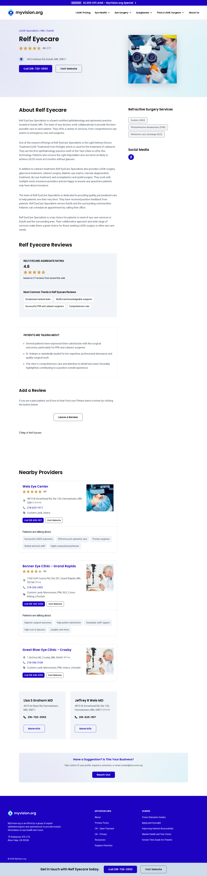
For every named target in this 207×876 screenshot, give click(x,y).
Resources (100, 839)
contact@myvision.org (132, 765)
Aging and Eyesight (151, 823)
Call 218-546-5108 (33, 675)
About (98, 817)
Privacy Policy (102, 823)
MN (43, 30)
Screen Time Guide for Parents (157, 839)
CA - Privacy (101, 834)
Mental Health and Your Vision (156, 834)
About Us (194, 12)
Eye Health (101, 12)
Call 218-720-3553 (120, 869)
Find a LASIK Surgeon (169, 12)
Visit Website (153, 869)
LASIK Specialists (29, 30)
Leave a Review (68, 417)
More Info (36, 728)
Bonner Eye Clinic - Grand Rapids (49, 566)
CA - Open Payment (104, 828)
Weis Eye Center (35, 486)
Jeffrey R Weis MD (89, 700)
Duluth (50, 30)
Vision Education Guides (154, 817)
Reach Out (103, 774)
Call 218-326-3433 (33, 604)
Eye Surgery (121, 12)
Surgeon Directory (104, 845)
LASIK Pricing (83, 12)
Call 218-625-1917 (33, 520)
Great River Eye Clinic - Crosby (47, 650)
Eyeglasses (142, 12)
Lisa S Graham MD (38, 700)
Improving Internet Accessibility (157, 828)
